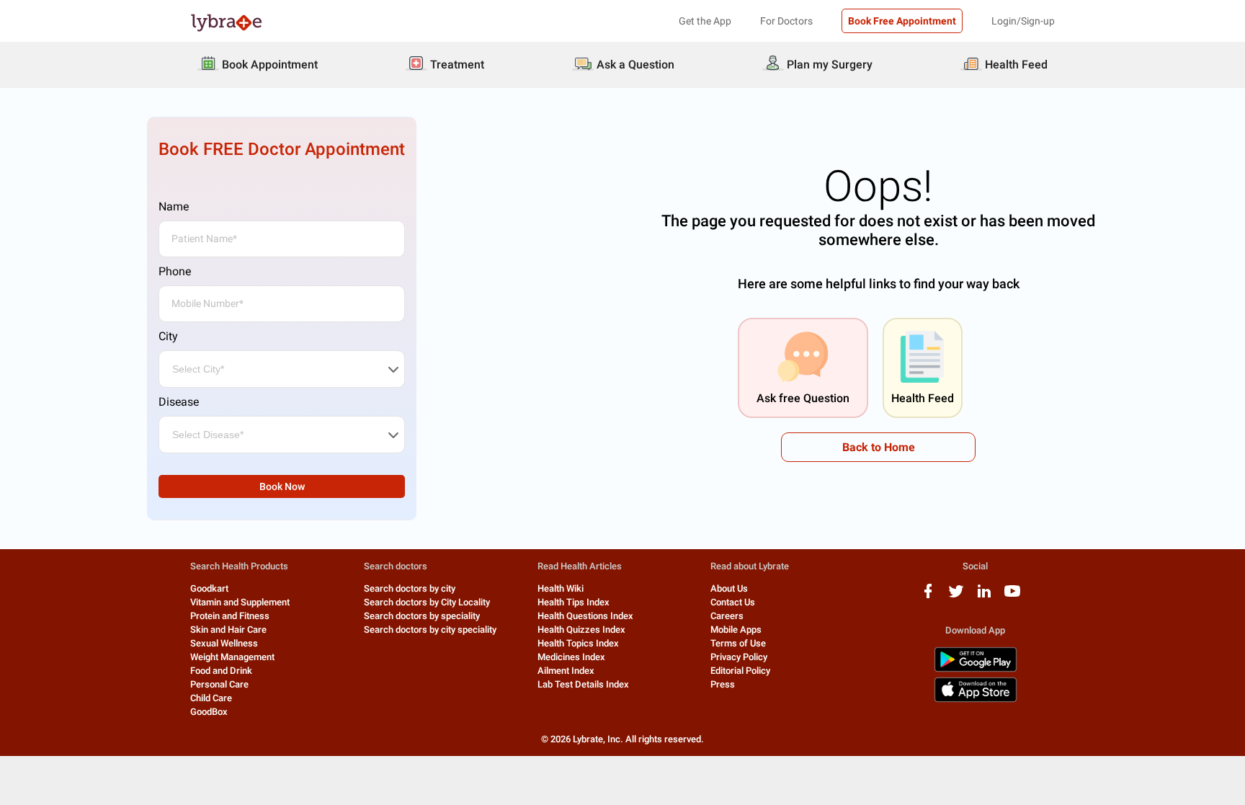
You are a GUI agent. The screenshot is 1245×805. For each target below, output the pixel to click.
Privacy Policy (738, 656)
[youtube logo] (1012, 596)
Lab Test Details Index (583, 684)
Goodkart (209, 588)
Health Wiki (560, 588)
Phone (175, 271)
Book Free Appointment (902, 21)
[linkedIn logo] (984, 596)
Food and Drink (221, 670)
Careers (727, 615)
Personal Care (219, 684)
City (168, 336)
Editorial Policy (740, 670)
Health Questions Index (585, 615)
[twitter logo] (956, 596)
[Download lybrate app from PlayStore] (975, 669)
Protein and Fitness (229, 615)
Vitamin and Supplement (240, 602)
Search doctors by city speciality (430, 629)
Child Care (211, 698)
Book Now (282, 486)
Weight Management (232, 656)
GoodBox (209, 711)
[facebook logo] (928, 596)
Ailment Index (565, 670)
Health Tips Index (573, 602)
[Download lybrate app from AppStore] (975, 699)
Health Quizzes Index (581, 629)
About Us (729, 588)
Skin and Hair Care (228, 629)
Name (174, 206)
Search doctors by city (409, 588)
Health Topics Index (578, 643)
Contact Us (732, 602)
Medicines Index (571, 656)
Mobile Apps (736, 629)
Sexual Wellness (224, 643)
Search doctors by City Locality (427, 602)
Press (722, 684)
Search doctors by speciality (422, 615)
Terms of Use (738, 643)
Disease (179, 402)
